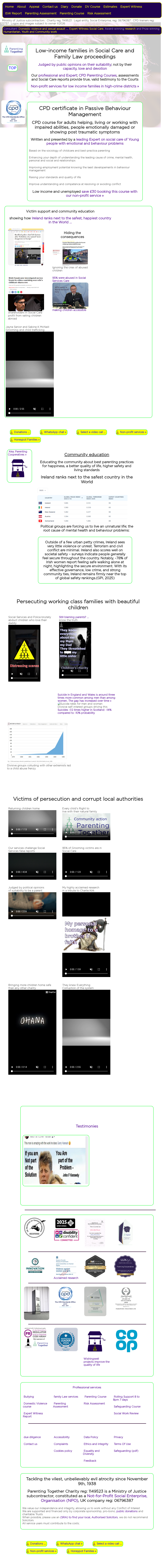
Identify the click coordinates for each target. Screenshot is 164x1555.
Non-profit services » (133, 432)
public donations (127, 1511)
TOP (12, 68)
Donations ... (22, 432)
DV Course (92, 6)
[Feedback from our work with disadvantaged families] (35, 1274)
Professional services (87, 1387)
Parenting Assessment (41, 13)
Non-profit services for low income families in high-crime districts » (85, 86)
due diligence (32, 1437)
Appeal (34, 6)
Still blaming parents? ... (74, 617)
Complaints (61, 1444)
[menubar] (82, 10)
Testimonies (87, 1126)
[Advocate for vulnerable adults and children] (65, 1228)
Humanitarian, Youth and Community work (30, 32)
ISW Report (13, 13)
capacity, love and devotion (85, 68)
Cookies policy (63, 1451)
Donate (76, 6)
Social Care (96, 29)
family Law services (66, 1396)
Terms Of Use (122, 1444)
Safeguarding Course (127, 1406)
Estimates (110, 6)
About (21, 6)
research (130, 29)
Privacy (118, 1437)
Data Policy (91, 1437)
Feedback (90, 1461)
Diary (64, 6)
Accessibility (62, 1437)
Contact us (50, 6)
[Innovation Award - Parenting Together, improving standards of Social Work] (95, 1276)
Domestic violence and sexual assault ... (43, 29)
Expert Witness (131, 6)
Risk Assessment (99, 13)
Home (9, 6)
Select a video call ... (93, 432)
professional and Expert (57, 75)
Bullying (29, 1396)
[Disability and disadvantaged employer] (66, 1240)
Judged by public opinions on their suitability (74, 64)
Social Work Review (126, 1413)
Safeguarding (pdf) (126, 1451)
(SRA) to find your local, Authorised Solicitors (89, 1517)
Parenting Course (72, 13)
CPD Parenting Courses (98, 75)
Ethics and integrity (96, 1444)
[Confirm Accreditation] (65, 1308)
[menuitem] (9, 7)
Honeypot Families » (27, 439)
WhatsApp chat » (55, 432)
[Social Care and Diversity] (35, 1237)
